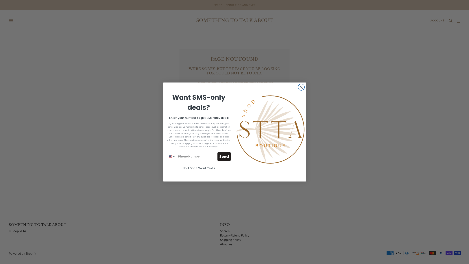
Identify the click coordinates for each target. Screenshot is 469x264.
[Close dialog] (301, 87)
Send (224, 156)
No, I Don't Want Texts (199, 168)
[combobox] (171, 156)
